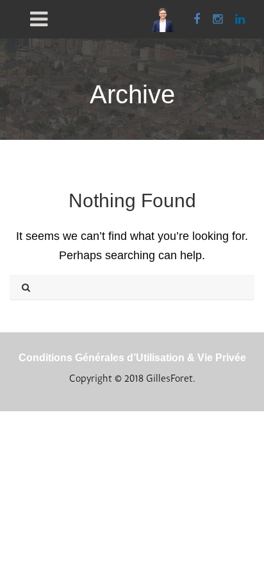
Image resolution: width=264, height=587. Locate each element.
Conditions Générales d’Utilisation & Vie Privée (132, 357)
